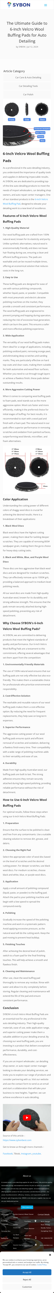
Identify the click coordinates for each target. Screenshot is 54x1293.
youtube (36, 1153)
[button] (50, 1255)
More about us (27, 1207)
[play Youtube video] (27, 1117)
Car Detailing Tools (28, 86)
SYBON (22, 46)
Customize (27, 1286)
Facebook (8, 1153)
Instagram (26, 1153)
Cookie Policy (42, 1265)
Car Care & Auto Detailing (28, 77)
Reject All (27, 1279)
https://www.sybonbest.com (17, 1140)
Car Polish (28, 94)
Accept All (27, 1272)
